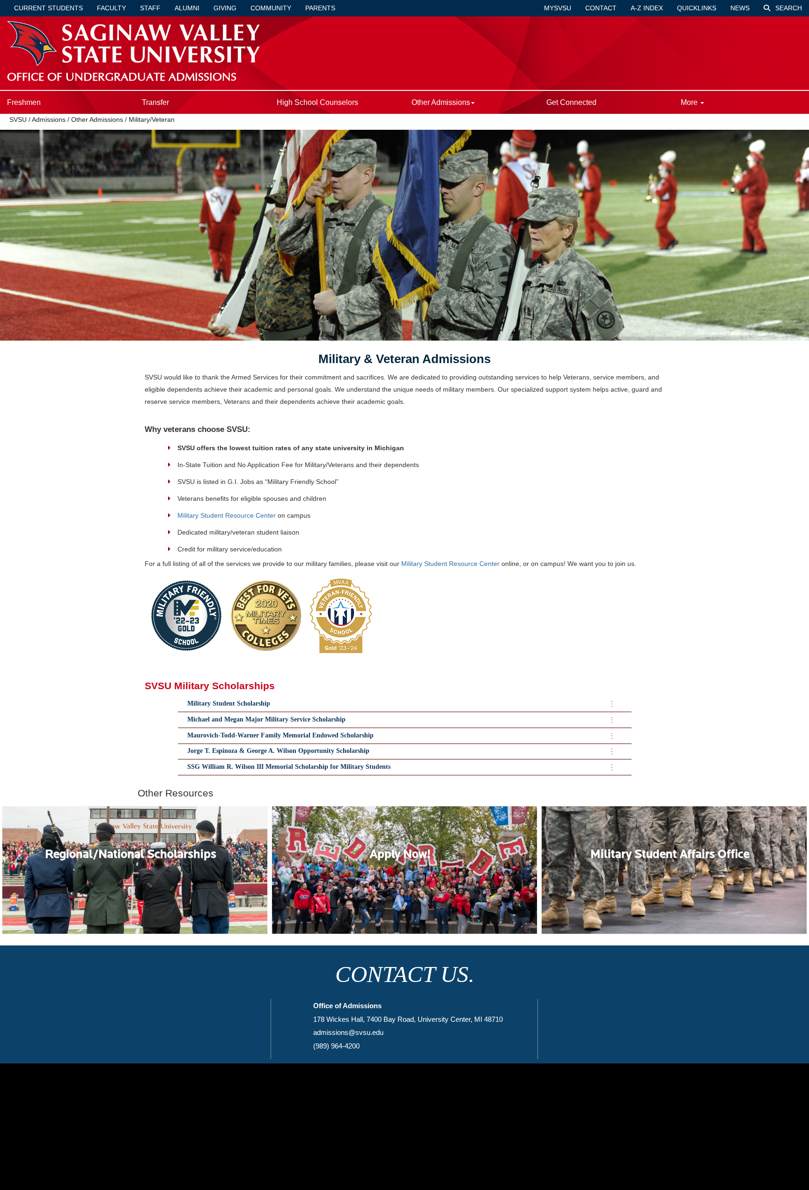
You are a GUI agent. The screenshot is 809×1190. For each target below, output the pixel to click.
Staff (150, 8)
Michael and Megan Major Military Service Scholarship (266, 719)
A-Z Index (647, 8)
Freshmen (24, 102)
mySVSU (557, 8)
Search (787, 8)
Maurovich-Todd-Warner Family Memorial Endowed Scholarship (280, 735)
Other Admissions (97, 119)
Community (270, 8)
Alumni (187, 8)
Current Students (48, 8)
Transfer (155, 102)
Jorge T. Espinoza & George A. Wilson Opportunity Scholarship (278, 750)
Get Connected (571, 102)
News (740, 8)
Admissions (49, 119)
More (690, 102)
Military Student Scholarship (228, 703)
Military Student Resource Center (226, 515)
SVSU (18, 119)
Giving (224, 8)
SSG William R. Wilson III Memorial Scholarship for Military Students (288, 766)
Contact (601, 8)
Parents (320, 8)
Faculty (111, 8)
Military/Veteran (152, 119)
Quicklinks (696, 8)
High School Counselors (317, 102)
